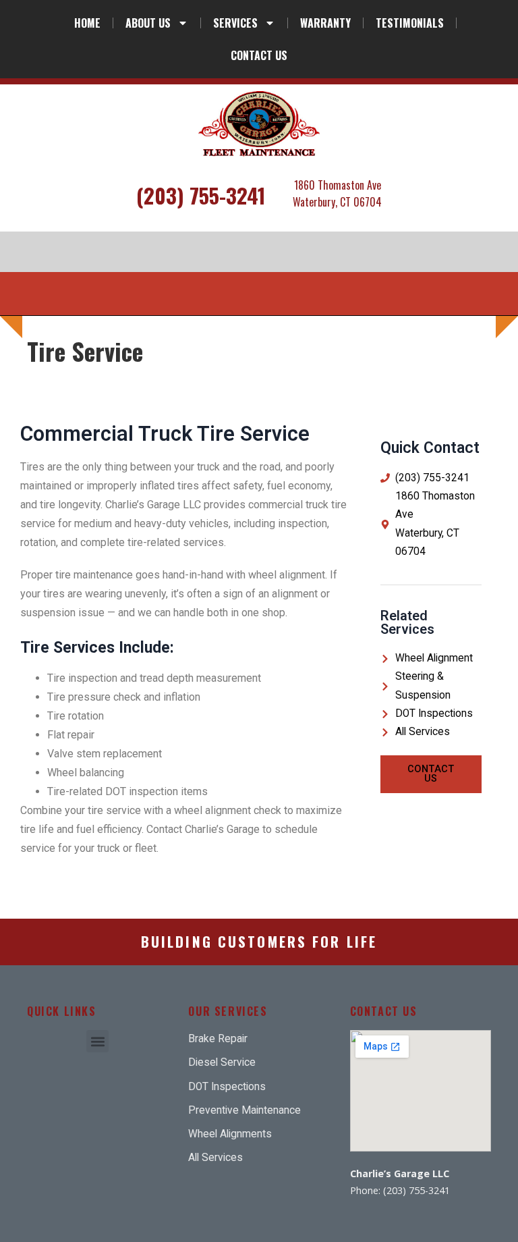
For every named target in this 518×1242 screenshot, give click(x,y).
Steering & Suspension (423, 685)
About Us (148, 23)
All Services (422, 732)
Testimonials (410, 23)
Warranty (325, 23)
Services (235, 23)
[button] (97, 1041)
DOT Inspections (434, 713)
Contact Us (259, 55)
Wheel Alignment (434, 658)
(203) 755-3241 (201, 195)
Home (87, 23)
